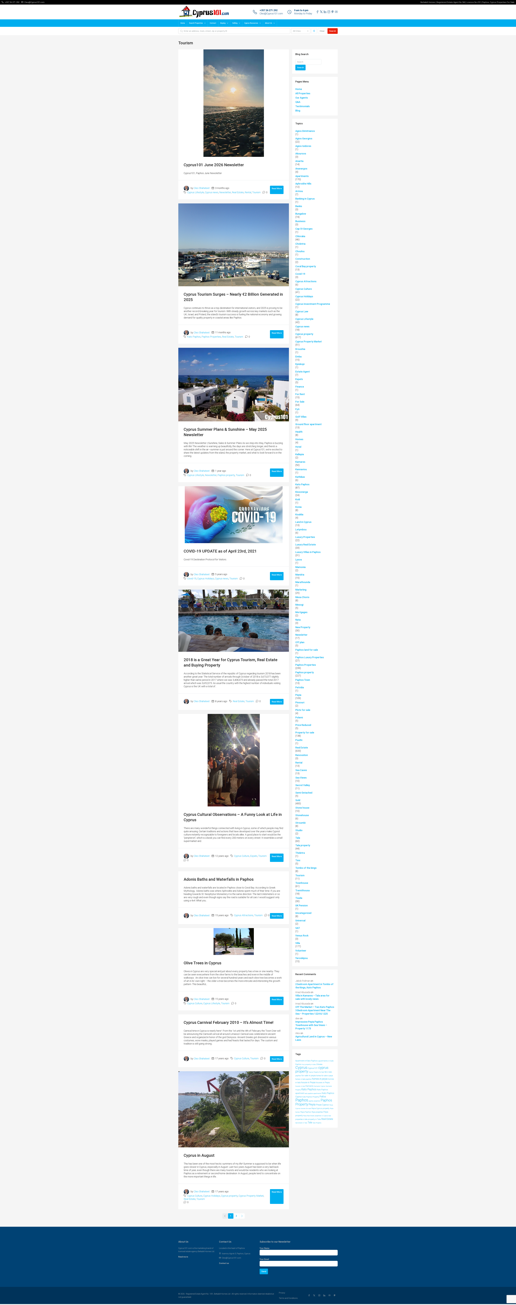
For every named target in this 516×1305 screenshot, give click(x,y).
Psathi (298, 740)
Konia (298, 507)
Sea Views (301, 777)
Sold (297, 800)
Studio (298, 830)
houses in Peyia (323, 1082)
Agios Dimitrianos (305, 131)
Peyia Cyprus (322, 1104)
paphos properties (314, 1101)
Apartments (302, 176)
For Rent (300, 394)
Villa (297, 943)
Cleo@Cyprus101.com (271, 13)
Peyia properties (317, 1112)
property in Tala (314, 1119)
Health (298, 431)
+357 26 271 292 (268, 10)
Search (332, 31)
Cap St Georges (304, 228)
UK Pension (301, 905)
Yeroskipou (301, 958)
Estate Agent (302, 371)
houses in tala (300, 1086)
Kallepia (299, 454)
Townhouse (301, 883)
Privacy (282, 1293)
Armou (299, 191)
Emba (298, 356)
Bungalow (300, 213)
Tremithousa (302, 890)
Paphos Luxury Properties (309, 657)
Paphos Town (302, 679)
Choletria (300, 243)
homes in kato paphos (303, 1079)
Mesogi (299, 604)
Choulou (299, 251)
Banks (298, 206)
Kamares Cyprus (319, 1086)
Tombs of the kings (306, 867)
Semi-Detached (303, 792)
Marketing (300, 589)
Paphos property (226, 475)
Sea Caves (301, 770)
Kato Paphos (194, 336)
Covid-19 (191, 578)
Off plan (299, 642)
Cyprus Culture (241, 856)
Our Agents (301, 97)
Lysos (298, 559)
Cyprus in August (199, 1155)
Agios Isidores (303, 146)
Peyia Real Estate (308, 1116)
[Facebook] (309, 1295)
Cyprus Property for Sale (316, 1072)
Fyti (297, 409)
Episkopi (299, 364)
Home (182, 23)
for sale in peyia (308, 1075)
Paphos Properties (211, 336)
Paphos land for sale (306, 649)
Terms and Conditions (288, 1298)
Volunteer (300, 950)
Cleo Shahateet (202, 188)
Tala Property (317, 1123)
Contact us (224, 1263)
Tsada (298, 898)
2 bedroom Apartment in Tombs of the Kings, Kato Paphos (314, 986)
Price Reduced (303, 725)
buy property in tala (309, 1064)
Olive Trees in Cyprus (202, 963)
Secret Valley (302, 785)
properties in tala (301, 1119)
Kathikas (300, 476)
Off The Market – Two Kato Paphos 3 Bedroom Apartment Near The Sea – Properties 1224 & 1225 (314, 1010)
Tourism (256, 192)
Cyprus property (229, 1195)
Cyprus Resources (251, 23)
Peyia (298, 695)
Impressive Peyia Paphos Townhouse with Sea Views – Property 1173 (311, 1025)
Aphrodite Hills (303, 183)
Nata (298, 619)
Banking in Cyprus (305, 198)
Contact (213, 23)
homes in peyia (319, 1078)
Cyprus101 (313, 1068)
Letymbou (301, 529)
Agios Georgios (303, 138)
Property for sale (304, 732)
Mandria (299, 574)
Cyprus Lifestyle (195, 192)
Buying (222, 23)
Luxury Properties (305, 537)
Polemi (299, 717)
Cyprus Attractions (243, 915)
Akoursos (300, 153)
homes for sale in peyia (324, 1076)
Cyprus (301, 1067)
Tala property (302, 845)
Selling (234, 23)
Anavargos (301, 168)
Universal (300, 920)
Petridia (299, 687)
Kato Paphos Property (310, 1097)
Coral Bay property (305, 266)
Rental (248, 192)
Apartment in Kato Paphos (306, 1061)
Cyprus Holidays (205, 578)
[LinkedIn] (324, 1295)
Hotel (298, 446)
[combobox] (300, 31)
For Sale (299, 401)
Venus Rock (301, 935)
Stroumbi (300, 822)
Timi (297, 860)
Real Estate (238, 192)
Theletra (300, 852)
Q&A (297, 102)
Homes (299, 439)
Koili (297, 499)
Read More (277, 188)
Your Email (264, 1259)
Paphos (301, 1100)
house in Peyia (308, 1082)
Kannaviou (301, 469)
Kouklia (299, 514)
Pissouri (299, 702)
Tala (297, 837)
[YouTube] (330, 1295)
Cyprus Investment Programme (312, 304)
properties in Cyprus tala (323, 1116)
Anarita (299, 161)
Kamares (300, 461)
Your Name (264, 1248)
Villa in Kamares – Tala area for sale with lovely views (312, 997)
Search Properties (196, 23)
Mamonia (300, 567)
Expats (253, 856)
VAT (297, 928)
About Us (268, 23)
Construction (302, 258)
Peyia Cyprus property (320, 1108)
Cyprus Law (301, 311)
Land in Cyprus (303, 522)
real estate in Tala (301, 1123)
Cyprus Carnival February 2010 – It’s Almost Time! (228, 1022)
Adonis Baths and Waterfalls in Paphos (219, 879)
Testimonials (302, 106)
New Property (302, 627)
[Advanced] (314, 31)
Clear (322, 31)
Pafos (323, 1096)
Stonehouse (302, 815)
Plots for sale (302, 710)
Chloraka (300, 236)
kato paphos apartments (313, 1093)
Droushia (300, 349)
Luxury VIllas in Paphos (308, 552)
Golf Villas (301, 416)
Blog (297, 110)
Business (300, 221)
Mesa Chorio (302, 597)
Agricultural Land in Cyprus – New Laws (313, 1038)
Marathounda (302, 582)
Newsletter (225, 192)
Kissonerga (301, 491)
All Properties (302, 93)
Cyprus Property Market (251, 1195)
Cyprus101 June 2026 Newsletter (214, 164)
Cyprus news (211, 192)
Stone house (302, 807)
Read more (183, 1257)
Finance (299, 386)
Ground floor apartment (308, 424)
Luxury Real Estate (305, 544)
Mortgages (301, 612)
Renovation (301, 755)
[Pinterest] (335, 1295)
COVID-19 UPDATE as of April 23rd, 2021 (220, 551)
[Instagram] (319, 1295)
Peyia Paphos (305, 1112)
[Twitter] (314, 1295)
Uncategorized (303, 913)
